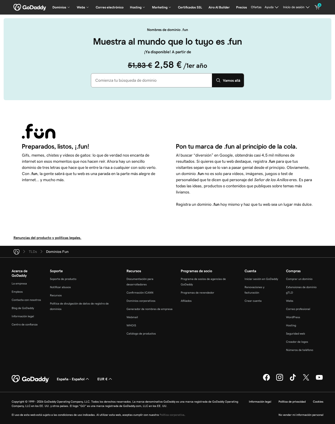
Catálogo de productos (141, 333)
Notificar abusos (60, 287)
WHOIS (131, 325)
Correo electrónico (110, 7)
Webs (289, 300)
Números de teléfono (299, 349)
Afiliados (186, 300)
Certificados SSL (190, 7)
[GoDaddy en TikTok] (293, 380)
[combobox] (151, 80)
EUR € (102, 379)
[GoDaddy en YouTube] (319, 380)
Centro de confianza (25, 324)
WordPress (293, 317)
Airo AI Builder (219, 7)
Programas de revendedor (197, 292)
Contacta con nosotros (26, 299)
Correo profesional (298, 308)
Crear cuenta (253, 300)
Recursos (56, 295)
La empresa (19, 283)
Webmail (132, 317)
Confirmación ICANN (139, 292)
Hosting (291, 325)
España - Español (71, 379)
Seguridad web (295, 333)
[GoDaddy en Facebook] (266, 380)
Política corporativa (172, 414)
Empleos (17, 291)
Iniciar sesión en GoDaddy (261, 278)
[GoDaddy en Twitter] (306, 380)
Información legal (23, 316)
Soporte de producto (63, 278)
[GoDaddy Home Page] (30, 379)
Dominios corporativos (140, 300)
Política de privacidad (292, 401)
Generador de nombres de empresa (149, 308)
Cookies (318, 401)
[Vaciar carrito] (317, 7)
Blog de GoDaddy (23, 308)
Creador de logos (297, 341)
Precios (241, 7)
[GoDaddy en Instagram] (280, 380)
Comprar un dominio (299, 278)
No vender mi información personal (300, 414)
